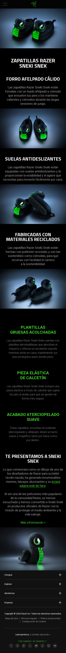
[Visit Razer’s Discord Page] (55, 646)
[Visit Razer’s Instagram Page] (17, 646)
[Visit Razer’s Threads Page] (24, 646)
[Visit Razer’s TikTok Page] (42, 646)
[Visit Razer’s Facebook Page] (11, 646)
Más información (33, 522)
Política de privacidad (50, 618)
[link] (34, 4)
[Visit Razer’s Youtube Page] (36, 646)
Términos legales (29, 618)
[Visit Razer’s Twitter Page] (30, 646)
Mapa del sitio (11, 618)
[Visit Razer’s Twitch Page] (49, 646)
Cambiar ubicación (41, 634)
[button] (5, 4)
